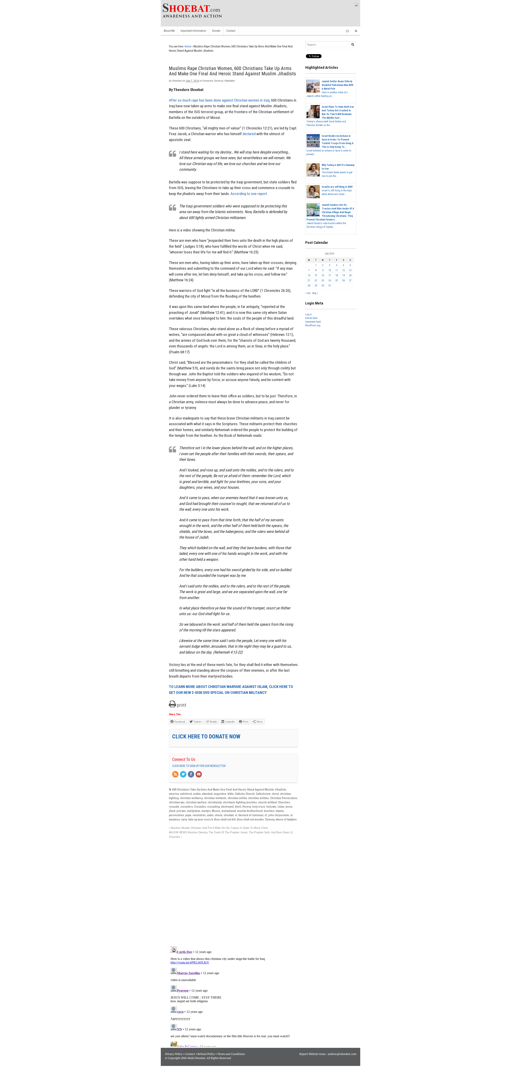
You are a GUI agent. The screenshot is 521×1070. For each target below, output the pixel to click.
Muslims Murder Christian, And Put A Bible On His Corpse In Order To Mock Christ (219, 828)
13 (350, 270)
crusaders (186, 806)
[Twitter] (183, 774)
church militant (267, 802)
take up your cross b (200, 819)
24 (329, 280)
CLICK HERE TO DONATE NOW (206, 736)
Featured (207, 80)
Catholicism (263, 793)
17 (329, 275)
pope (188, 815)
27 (350, 280)
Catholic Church (245, 793)
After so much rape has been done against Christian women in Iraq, (219, 100)
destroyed (227, 806)
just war (181, 811)
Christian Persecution (283, 798)
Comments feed (313, 321)
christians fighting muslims (240, 802)
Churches (284, 802)
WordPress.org (312, 325)
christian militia (237, 798)
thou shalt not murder (250, 819)
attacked (207, 793)
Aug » (315, 293)
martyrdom (193, 811)
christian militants (215, 798)
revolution (199, 815)
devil (238, 806)
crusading (213, 806)
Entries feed (311, 318)
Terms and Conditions (231, 1054)
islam (281, 806)
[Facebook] (191, 774)
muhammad (228, 811)
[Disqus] (233, 890)
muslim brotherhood (250, 811)
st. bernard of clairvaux (249, 815)
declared (249, 133)
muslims (269, 811)
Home (188, 46)
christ (275, 793)
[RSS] (175, 774)
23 (323, 280)
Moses (216, 811)
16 (323, 275)
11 (336, 270)
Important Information (193, 30)
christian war (177, 802)
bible (231, 793)
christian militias (258, 798)
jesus (289, 806)
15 (316, 275)
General (218, 80)
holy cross (258, 806)
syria (184, 819)
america (174, 793)
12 (343, 270)
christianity (215, 802)
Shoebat (177, 80)
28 (309, 285)
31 (329, 285)
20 (350, 275)
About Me (169, 30)
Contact (230, 30)
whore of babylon (286, 819)
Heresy (246, 806)
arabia (197, 793)
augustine (220, 793)
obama (280, 811)
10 (329, 270)
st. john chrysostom (277, 815)
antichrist (186, 793)
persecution (176, 815)
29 (316, 285)
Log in (308, 314)
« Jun (308, 293)
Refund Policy (206, 1054)
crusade (174, 806)
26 (343, 280)
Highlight (229, 80)
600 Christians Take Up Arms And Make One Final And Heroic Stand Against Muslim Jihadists (229, 789)
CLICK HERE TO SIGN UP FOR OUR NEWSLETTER (199, 766)
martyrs (206, 811)
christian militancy (191, 798)
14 (309, 275)
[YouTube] (199, 774)
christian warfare (196, 802)
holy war (271, 806)
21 (309, 280)
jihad (172, 811)
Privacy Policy (173, 1054)
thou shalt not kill (225, 819)
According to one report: (249, 193)
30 (323, 285)
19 (343, 275)
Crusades (200, 806)
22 (316, 280)
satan (210, 815)
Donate (216, 30)
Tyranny (270, 819)
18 (336, 275)
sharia (218, 815)
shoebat (229, 815)
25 (336, 280)
